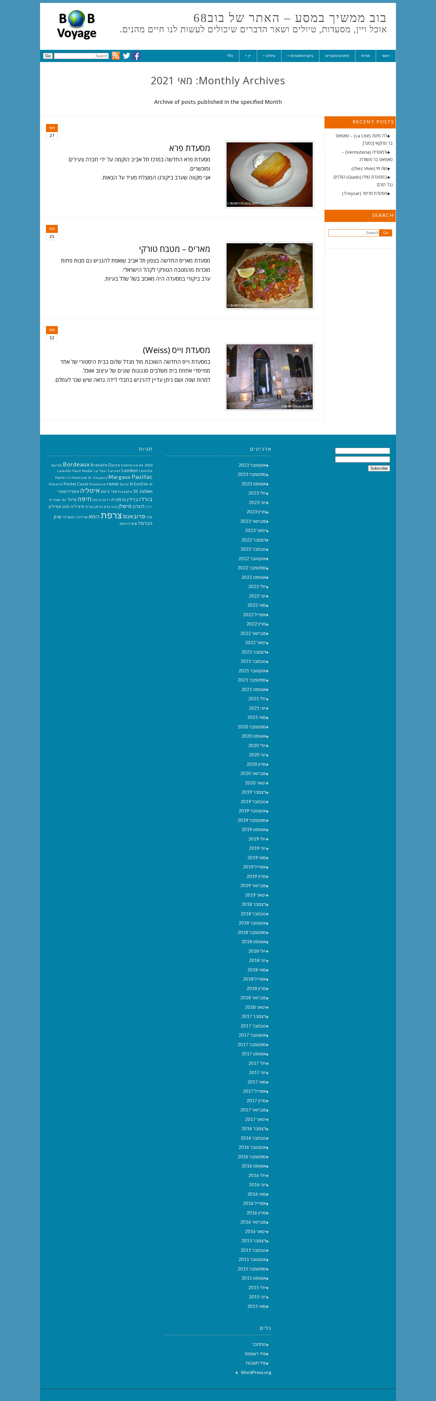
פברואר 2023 (253, 521)
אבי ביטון (109, 491)
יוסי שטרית (58, 500)
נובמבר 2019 (253, 801)
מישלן (125, 506)
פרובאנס (134, 516)
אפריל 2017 (254, 1091)
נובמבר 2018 (253, 913)
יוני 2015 (257, 1296)
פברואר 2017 (253, 1109)
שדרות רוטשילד (75, 517)
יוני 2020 (257, 754)
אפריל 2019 (254, 866)
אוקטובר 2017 (252, 1035)
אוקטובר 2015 (252, 1259)
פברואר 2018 (253, 997)
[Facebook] (136, 58)
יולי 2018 (257, 951)
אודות (365, 55)
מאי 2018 (256, 969)
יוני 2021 (257, 708)
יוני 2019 (257, 848)
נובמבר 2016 (253, 1138)
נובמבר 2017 (253, 1025)
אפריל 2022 (254, 614)
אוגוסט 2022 (253, 577)
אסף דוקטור (68, 491)
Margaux (120, 477)
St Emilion (139, 484)
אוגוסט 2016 (253, 1165)
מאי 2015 (256, 1306)
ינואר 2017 (255, 1119)
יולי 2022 (257, 586)
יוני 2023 (257, 502)
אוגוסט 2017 (253, 1053)
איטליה (90, 490)
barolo (56, 465)
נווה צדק (110, 507)
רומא (94, 516)
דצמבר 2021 (253, 652)
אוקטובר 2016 (252, 1147)
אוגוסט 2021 (253, 689)
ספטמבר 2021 (252, 679)
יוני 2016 (257, 1184)
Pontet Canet (76, 484)
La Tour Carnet (107, 471)
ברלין (132, 499)
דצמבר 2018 (253, 904)
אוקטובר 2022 (252, 558)
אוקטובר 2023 (252, 465)
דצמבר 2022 (253, 539)
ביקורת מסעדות (301, 55)
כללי (230, 55)
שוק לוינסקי (128, 523)
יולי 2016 (257, 1175)
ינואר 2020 (255, 782)
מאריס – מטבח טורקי (174, 248)
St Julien (143, 491)
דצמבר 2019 (253, 792)
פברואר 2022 (253, 633)
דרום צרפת (101, 500)
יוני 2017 (257, 1072)
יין (249, 55)
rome (113, 483)
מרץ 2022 (256, 623)
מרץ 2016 (256, 1212)
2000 (148, 465)
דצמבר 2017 (253, 1016)
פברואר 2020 (253, 773)
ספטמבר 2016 (252, 1156)
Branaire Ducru (105, 465)
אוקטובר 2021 (252, 670)
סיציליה (78, 506)
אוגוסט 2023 (253, 483)
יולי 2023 (257, 492)
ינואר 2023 (255, 530)
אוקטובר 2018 (252, 922)
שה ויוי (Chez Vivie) (369, 168)
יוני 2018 (257, 960)
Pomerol (56, 484)
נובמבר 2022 (253, 549)
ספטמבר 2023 (252, 474)
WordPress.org (256, 1372)
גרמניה (118, 499)
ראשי (386, 55)
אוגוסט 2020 (253, 735)
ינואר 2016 (255, 1231)
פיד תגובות (256, 1362)
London (129, 470)
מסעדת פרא (189, 147)
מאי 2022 (256, 605)
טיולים (270, 55)
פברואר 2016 (253, 1221)
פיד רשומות (255, 1353)
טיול (72, 499)
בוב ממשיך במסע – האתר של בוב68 (290, 18)
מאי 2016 (256, 1194)
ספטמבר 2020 (252, 726)
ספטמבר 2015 (252, 1268)
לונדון (139, 506)
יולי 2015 (257, 1287)
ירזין (149, 507)
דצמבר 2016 (253, 1128)
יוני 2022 (257, 595)
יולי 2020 (257, 745)
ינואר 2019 (255, 895)
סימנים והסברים (337, 55)
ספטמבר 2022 (252, 567)
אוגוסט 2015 (253, 1278)
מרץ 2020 (256, 764)
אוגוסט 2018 (253, 941)
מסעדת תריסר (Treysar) (364, 193)
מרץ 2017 (256, 1100)
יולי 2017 (257, 1063)
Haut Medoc (82, 471)
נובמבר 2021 (253, 661)
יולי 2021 (257, 698)
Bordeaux (76, 464)
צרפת (111, 515)
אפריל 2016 (254, 1203)
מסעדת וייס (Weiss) (176, 349)
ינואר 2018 (255, 1007)
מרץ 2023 (256, 511)
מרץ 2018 (256, 988)
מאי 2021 (256, 717)
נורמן (99, 507)
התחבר (259, 1344)
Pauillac (142, 477)
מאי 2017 (256, 1081)
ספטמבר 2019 (252, 820)
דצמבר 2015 (253, 1240)
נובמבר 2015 (253, 1250)
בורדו (146, 499)
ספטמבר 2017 (252, 1044)
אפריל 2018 (254, 978)
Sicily (124, 484)
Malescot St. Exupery (89, 477)
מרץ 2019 (256, 876)
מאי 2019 (256, 857)
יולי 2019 (257, 838)
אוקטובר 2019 (252, 810)
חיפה (85, 498)
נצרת (89, 507)
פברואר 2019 (253, 885)
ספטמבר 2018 (252, 932)
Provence (98, 484)
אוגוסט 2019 (253, 829)
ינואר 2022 (255, 642)
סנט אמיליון (59, 506)
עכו (150, 516)
